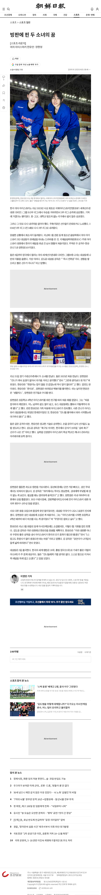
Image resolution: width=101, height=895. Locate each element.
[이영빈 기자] (14, 578)
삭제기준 (87, 652)
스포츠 (13, 22)
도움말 (79, 652)
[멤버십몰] (50, 602)
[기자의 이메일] (22, 590)
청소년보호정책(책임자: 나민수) (55, 882)
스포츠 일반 (25, 22)
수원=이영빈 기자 (16, 70)
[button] (3, 9)
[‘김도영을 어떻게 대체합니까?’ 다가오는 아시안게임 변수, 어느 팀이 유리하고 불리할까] (22, 709)
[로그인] (97, 9)
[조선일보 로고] (50, 6)
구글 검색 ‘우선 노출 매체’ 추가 (26, 64)
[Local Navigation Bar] (3, 9)
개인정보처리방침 (34, 882)
